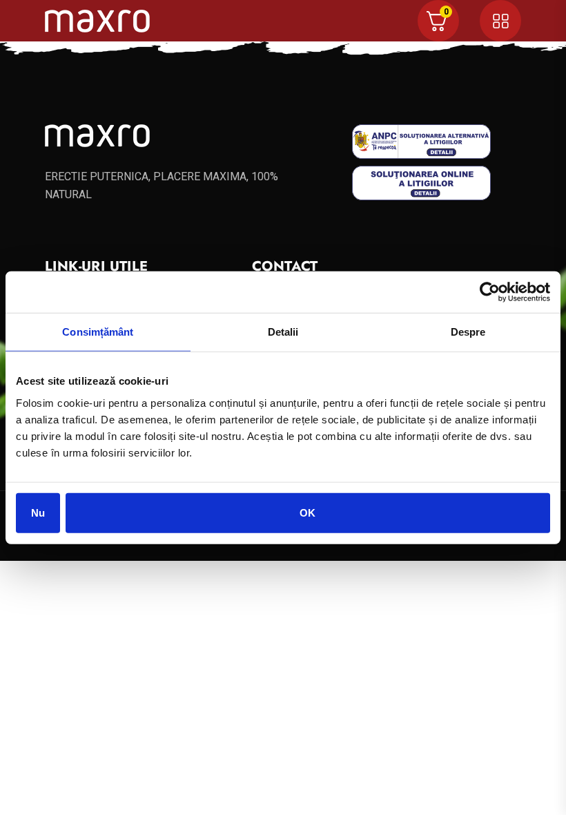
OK (307, 512)
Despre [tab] (468, 332)
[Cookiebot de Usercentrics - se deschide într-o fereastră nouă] (489, 292)
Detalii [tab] (283, 332)
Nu (38, 512)
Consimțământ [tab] (97, 332)
